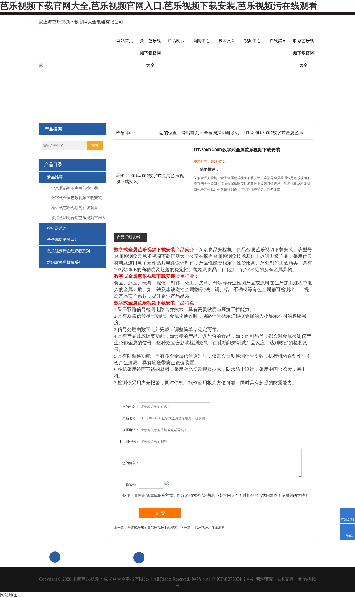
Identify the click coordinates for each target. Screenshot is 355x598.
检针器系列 (57, 228)
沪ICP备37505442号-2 (233, 579)
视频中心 (252, 41)
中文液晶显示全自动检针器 (74, 188)
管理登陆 (265, 579)
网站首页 (124, 41)
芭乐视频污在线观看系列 (68, 251)
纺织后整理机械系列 (64, 262)
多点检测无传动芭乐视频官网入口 (80, 218)
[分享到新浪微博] (278, 557)
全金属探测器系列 (62, 240)
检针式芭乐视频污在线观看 (74, 208)
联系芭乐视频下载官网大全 (303, 43)
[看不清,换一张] (166, 483)
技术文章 (227, 41)
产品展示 (176, 41)
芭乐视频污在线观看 (210, 528)
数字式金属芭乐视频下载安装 (76, 198)
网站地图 (201, 579)
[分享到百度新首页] (291, 557)
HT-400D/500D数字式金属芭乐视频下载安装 (287, 132)
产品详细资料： (130, 237)
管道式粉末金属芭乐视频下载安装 (152, 528)
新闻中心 (201, 41)
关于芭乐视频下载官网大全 (150, 43)
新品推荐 (55, 177)
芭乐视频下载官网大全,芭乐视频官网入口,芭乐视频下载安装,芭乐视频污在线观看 (158, 6)
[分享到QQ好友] (304, 557)
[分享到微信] (266, 557)
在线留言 (278, 41)
